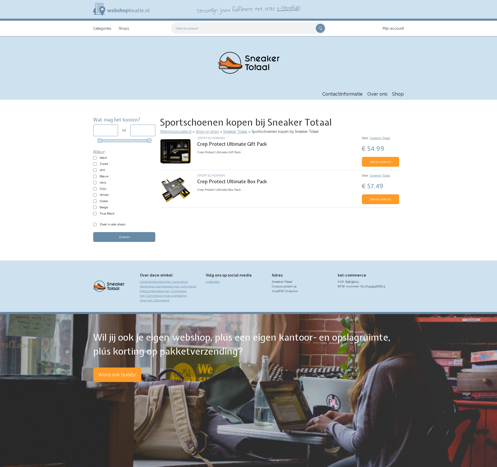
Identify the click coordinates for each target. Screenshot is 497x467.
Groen (104, 201)
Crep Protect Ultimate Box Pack (232, 181)
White (104, 195)
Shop (398, 94)
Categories (102, 28)
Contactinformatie (342, 94)
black (103, 157)
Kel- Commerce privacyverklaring (163, 295)
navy (103, 182)
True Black (107, 213)
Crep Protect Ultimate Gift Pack (232, 144)
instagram (213, 282)
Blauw (104, 176)
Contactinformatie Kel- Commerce (164, 282)
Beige (104, 207)
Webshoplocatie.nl (176, 131)
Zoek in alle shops (112, 224)
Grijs (103, 188)
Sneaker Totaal (235, 131)
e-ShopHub (288, 8)
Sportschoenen (211, 138)
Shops (124, 28)
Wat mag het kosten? (117, 120)
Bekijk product (380, 162)
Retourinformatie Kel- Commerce (163, 291)
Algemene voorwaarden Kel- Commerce (168, 286)
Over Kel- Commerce (154, 300)
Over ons (377, 94)
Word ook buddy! (117, 374)
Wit (102, 170)
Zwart (104, 164)
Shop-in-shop (207, 131)
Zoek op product (187, 28)
